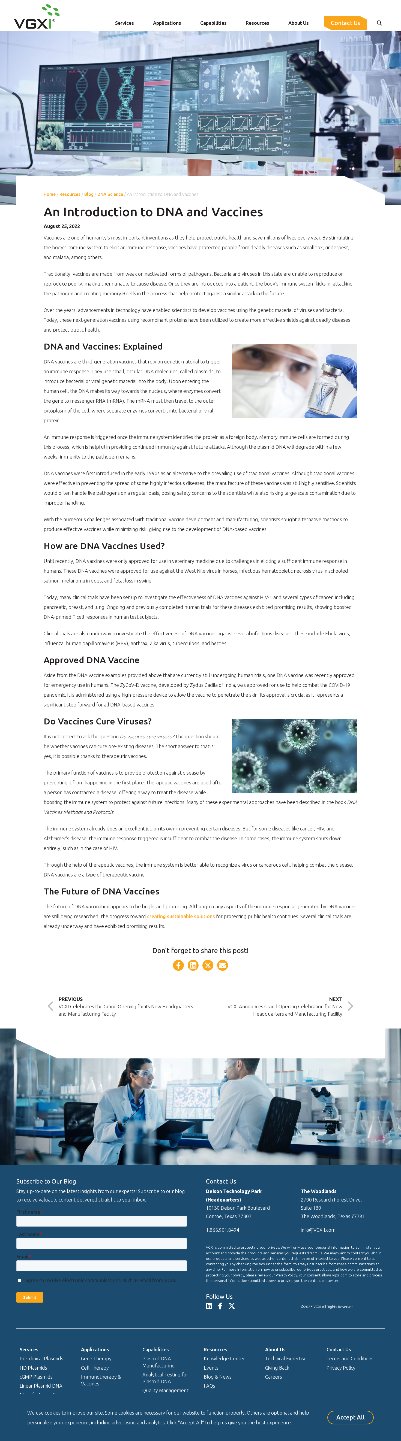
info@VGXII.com (318, 1230)
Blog (89, 194)
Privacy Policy (341, 1367)
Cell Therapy (95, 1367)
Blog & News (218, 1376)
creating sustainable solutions (181, 916)
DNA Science (110, 194)
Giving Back (277, 1367)
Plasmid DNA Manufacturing (158, 1362)
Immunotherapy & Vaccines (101, 1380)
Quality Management (165, 1390)
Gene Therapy (96, 1358)
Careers (273, 1376)
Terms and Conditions (350, 1358)
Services (124, 23)
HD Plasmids (33, 1367)
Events (211, 1367)
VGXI (317, 1307)
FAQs (209, 1385)
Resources (257, 23)
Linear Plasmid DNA (41, 1385)
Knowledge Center (224, 1358)
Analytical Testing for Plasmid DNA (165, 1378)
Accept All (350, 1417)
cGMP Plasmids (36, 1376)
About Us (298, 23)
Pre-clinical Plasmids (41, 1358)
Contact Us (345, 23)
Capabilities (213, 23)
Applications (167, 23)
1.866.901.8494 (222, 1230)
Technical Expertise (286, 1358)
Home (50, 194)
